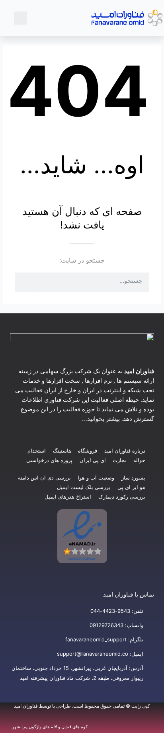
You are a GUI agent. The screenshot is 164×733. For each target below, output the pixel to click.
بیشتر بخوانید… (100, 419)
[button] (64, 17)
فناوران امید (26, 706)
